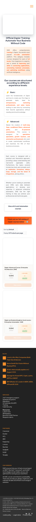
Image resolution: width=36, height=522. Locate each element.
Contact (9, 511)
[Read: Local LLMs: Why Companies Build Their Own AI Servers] (4, 358)
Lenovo (5, 444)
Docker (5, 434)
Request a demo (8, 417)
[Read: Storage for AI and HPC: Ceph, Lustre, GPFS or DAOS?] (4, 376)
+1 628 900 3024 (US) (18, 498)
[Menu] (30, 6)
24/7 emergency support (11, 398)
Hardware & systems (9, 400)
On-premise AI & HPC (10, 403)
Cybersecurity (7, 407)
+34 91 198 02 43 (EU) (8, 498)
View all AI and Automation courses (18, 207)
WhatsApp (26, 498)
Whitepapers (7, 414)
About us (24, 509)
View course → (18, 285)
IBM (4, 439)
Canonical (6, 431)
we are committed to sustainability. (19, 477)
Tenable (5, 455)
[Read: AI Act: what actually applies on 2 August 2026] (4, 370)
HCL (4, 436)
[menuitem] (30, 6)
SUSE (4, 452)
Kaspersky (6, 442)
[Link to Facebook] (32, 513)
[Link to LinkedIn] (26, 513)
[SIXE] (15, 6)
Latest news (7, 412)
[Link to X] (29, 513)
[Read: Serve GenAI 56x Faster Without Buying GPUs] (4, 364)
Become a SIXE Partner (10, 415)
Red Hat (5, 447)
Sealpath (5, 450)
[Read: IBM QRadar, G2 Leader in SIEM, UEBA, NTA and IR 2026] (4, 382)
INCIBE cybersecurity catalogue (10, 507)
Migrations (6, 401)
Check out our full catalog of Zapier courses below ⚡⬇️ (18, 220)
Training (5, 405)
